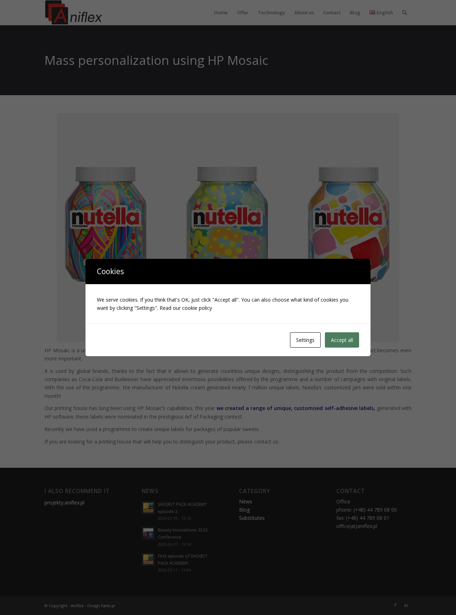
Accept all (342, 340)
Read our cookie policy (186, 307)
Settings (305, 340)
